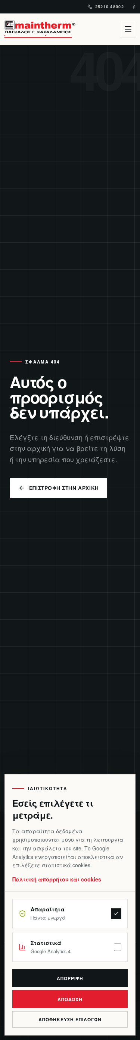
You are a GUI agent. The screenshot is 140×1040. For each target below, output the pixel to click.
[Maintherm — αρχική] (39, 29)
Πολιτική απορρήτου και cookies (56, 879)
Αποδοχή (70, 999)
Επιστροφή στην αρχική (64, 487)
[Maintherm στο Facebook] (133, 6)
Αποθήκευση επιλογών (69, 1019)
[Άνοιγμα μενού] (128, 29)
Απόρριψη (70, 978)
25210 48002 (109, 6)
